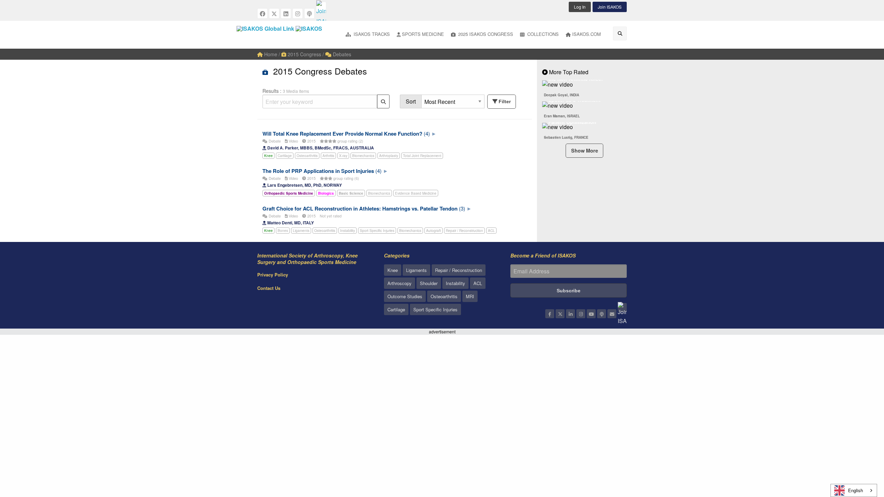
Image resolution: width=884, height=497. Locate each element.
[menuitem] (368, 35)
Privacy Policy (272, 274)
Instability (347, 230)
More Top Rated (568, 72)
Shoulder (429, 283)
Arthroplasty (388, 155)
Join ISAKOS (610, 7)
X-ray (343, 155)
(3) (462, 208)
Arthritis (328, 155)
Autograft (433, 230)
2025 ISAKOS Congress (485, 34)
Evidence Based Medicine (415, 193)
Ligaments (301, 230)
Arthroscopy (399, 283)
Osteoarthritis (307, 155)
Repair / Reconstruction (464, 230)
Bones (283, 230)
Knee (268, 155)
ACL (491, 230)
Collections (542, 34)
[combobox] (853, 490)
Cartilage (285, 155)
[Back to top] (861, 453)
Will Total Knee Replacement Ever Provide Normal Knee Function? (342, 133)
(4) (427, 133)
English (855, 490)
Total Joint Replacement (422, 155)
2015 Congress (303, 54)
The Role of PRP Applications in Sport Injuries (318, 171)
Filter (505, 101)
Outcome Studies (404, 296)
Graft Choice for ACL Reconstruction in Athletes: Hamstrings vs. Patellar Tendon (360, 208)
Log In (580, 7)
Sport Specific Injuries (377, 230)
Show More (584, 150)
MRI (470, 296)
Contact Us (268, 288)
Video (293, 141)
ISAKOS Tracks (371, 34)
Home (270, 54)
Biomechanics (363, 155)
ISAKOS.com (586, 34)
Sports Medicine (423, 34)
